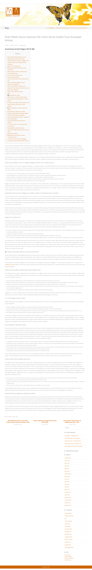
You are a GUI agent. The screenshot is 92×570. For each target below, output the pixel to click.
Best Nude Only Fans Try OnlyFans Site (73, 443)
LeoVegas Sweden (68, 537)
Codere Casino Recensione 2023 (15, 91)
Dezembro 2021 (68, 497)
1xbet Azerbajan (68, 513)
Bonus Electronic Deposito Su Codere (16, 111)
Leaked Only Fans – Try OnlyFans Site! (73, 441)
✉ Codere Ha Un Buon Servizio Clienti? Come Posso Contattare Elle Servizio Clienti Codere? (18, 104)
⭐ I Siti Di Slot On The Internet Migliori (16, 139)
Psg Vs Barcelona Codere (13, 77)
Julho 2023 (67, 463)
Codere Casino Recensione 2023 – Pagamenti (18, 117)
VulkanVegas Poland (69, 547)
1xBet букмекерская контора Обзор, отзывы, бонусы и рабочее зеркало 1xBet (18, 421)
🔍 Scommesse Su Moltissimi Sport (15, 128)
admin (7, 45)
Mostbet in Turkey (68, 539)
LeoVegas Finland (68, 529)
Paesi (8, 93)
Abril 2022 (67, 487)
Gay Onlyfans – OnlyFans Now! (71, 435)
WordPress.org (68, 560)
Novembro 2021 (68, 500)
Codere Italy (67, 523)
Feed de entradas (68, 556)
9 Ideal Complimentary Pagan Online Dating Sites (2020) (44, 421)
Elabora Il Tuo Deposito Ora (14, 66)
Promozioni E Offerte (12, 133)
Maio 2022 (67, 484)
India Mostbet (68, 526)
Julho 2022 (67, 479)
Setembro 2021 (68, 505)
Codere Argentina (68, 521)
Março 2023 (67, 471)
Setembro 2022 (68, 473)
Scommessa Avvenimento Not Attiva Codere (17, 140)
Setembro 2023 (68, 458)
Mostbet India (68, 542)
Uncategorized (23, 45)
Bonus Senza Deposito (12, 89)
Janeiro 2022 (67, 494)
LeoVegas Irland (68, 534)
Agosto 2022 (67, 476)
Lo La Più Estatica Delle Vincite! (14, 75)
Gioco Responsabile (12, 119)
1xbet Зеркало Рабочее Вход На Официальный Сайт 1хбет (72, 421)
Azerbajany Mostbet (69, 516)
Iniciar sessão (67, 555)
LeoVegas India (68, 531)
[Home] (46, 28)
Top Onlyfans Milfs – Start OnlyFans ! (72, 438)
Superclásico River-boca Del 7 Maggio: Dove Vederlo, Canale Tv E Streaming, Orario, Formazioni (17, 62)
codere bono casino (10, 264)
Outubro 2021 (68, 502)
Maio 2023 (67, 466)
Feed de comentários (69, 558)
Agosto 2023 (67, 460)
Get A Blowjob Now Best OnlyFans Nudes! (73, 446)
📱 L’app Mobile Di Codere (13, 95)
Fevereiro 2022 (68, 492)
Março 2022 (67, 489)
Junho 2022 (67, 481)
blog (65, 518)
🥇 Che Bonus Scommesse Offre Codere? (17, 97)
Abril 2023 (67, 468)
